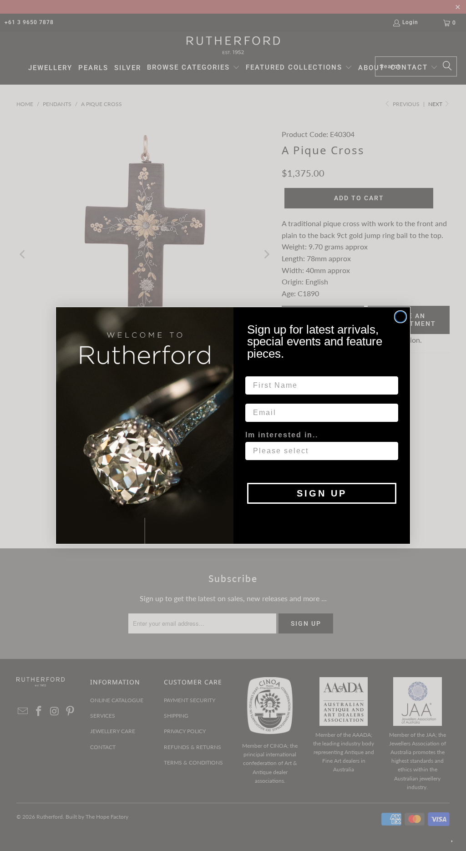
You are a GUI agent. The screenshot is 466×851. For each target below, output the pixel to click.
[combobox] (319, 451)
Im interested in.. (281, 435)
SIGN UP (322, 493)
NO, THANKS (322, 517)
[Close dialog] (400, 316)
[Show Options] (389, 451)
